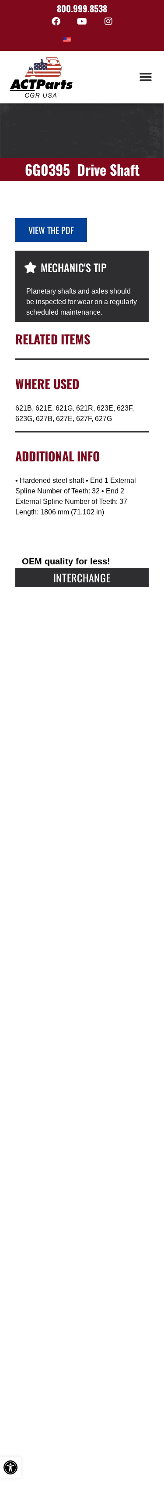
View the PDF (51, 230)
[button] (145, 77)
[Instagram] (108, 21)
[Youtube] (82, 21)
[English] (67, 40)
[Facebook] (56, 21)
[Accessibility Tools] (10, 1467)
